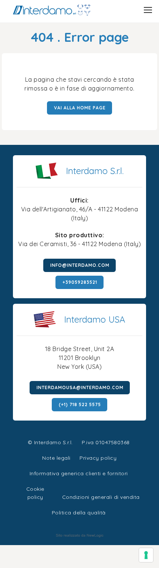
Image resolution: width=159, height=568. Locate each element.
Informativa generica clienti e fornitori (79, 473)
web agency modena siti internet (80, 535)
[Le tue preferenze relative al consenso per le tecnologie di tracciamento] (146, 555)
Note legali (56, 458)
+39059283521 (79, 282)
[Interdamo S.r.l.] (51, 10)
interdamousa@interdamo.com (80, 387)
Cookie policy (35, 488)
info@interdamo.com (79, 265)
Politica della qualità (79, 512)
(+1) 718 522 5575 (80, 404)
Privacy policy (98, 457)
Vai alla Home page (80, 107)
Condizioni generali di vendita (101, 497)
